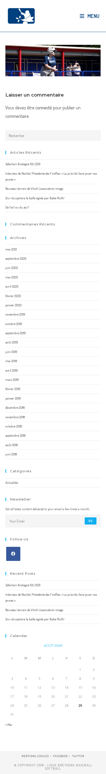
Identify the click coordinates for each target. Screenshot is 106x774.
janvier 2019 (13, 398)
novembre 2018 (15, 417)
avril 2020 (12, 286)
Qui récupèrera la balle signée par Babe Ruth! (34, 198)
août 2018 (11, 445)
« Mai (8, 725)
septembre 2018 (15, 435)
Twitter (78, 756)
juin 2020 (11, 268)
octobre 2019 (13, 324)
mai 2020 (11, 277)
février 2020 (13, 296)
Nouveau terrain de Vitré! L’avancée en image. (34, 188)
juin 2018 (11, 454)
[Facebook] (13, 554)
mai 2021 (11, 249)
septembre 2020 (15, 258)
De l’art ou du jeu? (17, 207)
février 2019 (12, 389)
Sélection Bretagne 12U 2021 (22, 164)
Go (91, 521)
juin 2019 (11, 352)
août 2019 (11, 342)
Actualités (11, 482)
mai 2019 (11, 361)
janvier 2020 (13, 305)
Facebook (60, 756)
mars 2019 (12, 380)
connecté (44, 107)
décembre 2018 (15, 407)
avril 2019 (11, 370)
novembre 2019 (15, 314)
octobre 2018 (13, 426)
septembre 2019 (15, 333)
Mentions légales (35, 756)
